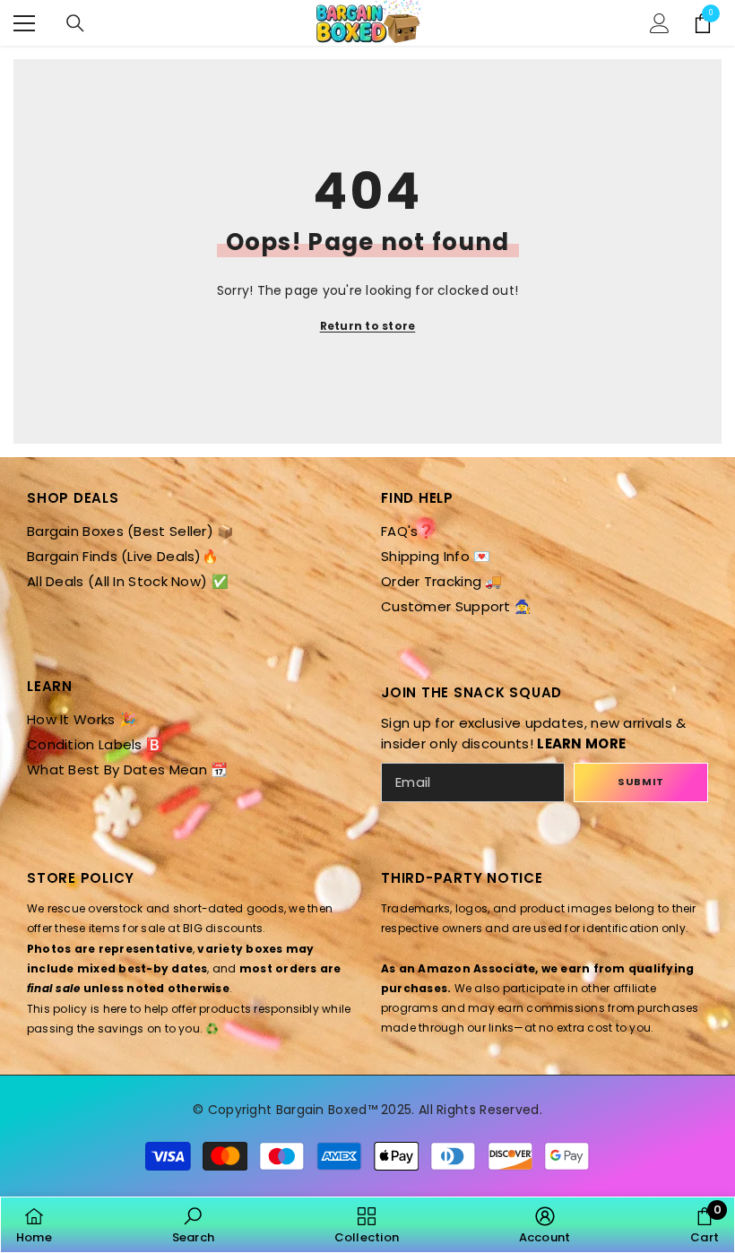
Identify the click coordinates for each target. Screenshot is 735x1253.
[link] (193, 1224)
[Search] (75, 23)
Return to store (368, 325)
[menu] (24, 23)
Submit (640, 781)
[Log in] (660, 23)
